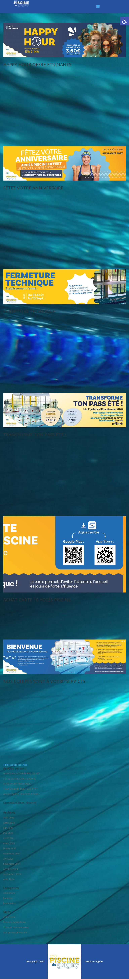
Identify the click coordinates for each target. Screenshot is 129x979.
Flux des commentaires (16, 927)
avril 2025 (8, 858)
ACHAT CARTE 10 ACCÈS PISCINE (37, 600)
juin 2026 (8, 827)
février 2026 (9, 848)
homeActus (9, 903)
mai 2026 (8, 832)
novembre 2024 (11, 863)
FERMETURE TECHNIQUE (29, 311)
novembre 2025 (11, 853)
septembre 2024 (12, 874)
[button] (124, 21)
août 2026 (8, 817)
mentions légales (94, 961)
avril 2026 (8, 838)
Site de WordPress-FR (15, 932)
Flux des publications (14, 922)
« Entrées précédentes (15, 764)
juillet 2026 (9, 822)
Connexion (9, 917)
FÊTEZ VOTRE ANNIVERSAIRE (33, 188)
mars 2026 (9, 843)
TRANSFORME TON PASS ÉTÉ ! (34, 435)
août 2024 (8, 879)
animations (9, 893)
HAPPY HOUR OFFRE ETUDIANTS (37, 64)
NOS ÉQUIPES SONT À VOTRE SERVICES (44, 681)
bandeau (8, 898)
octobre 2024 (10, 869)
